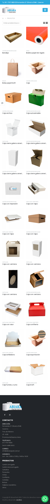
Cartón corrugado (31, 81)
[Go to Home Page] (3, 18)
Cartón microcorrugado (9, 51)
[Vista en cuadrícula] (44, 23)
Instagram (10, 415)
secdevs (19, 500)
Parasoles (6, 472)
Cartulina (5, 141)
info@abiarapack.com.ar (11, 451)
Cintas (4, 475)
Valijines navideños (9, 485)
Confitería (35, 201)
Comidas (11, 232)
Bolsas (4, 81)
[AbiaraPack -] (9, 10)
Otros (27, 51)
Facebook (5, 415)
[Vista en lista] (47, 23)
